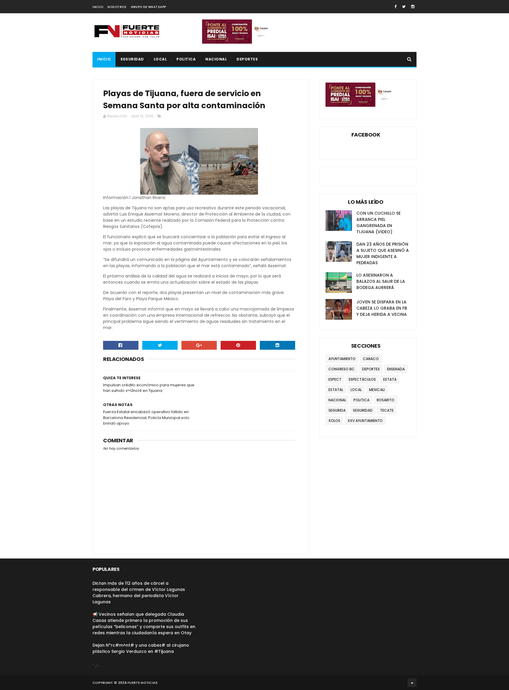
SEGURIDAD (132, 59)
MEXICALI (377, 389)
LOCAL (160, 59)
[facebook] (395, 6)
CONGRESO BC (341, 369)
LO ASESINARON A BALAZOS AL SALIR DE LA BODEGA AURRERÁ (380, 281)
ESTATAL (335, 389)
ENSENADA (396, 369)
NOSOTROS (117, 7)
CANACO (371, 358)
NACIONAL (216, 59)
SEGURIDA (337, 410)
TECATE (387, 410)
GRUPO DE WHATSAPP (148, 7)
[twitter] (404, 6)
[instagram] (413, 6)
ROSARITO (385, 399)
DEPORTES (247, 59)
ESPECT (334, 379)
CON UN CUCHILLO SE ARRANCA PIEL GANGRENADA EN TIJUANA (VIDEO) (378, 222)
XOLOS (334, 420)
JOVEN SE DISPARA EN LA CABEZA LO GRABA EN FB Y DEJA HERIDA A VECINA (381, 308)
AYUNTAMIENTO (342, 358)
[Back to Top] (412, 682)
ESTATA (389, 379)
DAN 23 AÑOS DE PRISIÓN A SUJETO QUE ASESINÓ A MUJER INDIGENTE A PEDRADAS (382, 253)
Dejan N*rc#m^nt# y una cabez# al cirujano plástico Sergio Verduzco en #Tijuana (140, 648)
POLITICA (186, 59)
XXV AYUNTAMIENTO (365, 420)
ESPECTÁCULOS (362, 379)
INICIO (97, 7)
